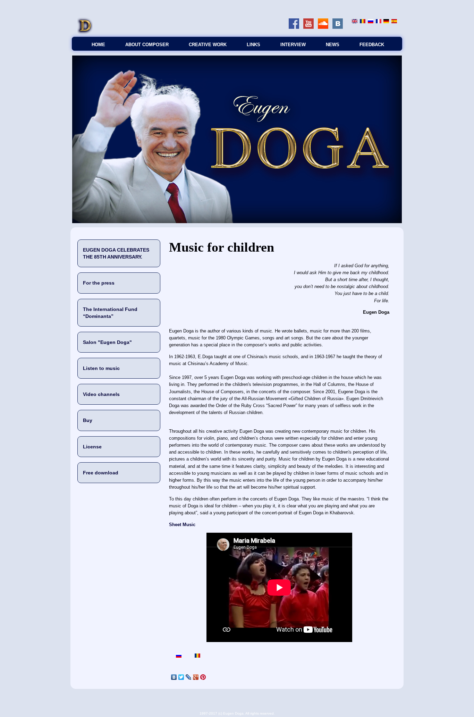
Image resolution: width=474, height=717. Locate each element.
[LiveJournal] (188, 677)
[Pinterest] (203, 677)
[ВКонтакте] (174, 677)
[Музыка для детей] (370, 21)
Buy (87, 420)
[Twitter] (181, 677)
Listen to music (101, 368)
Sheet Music (182, 524)
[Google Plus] (196, 677)
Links (253, 44)
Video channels (101, 394)
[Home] (85, 33)
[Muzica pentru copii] (362, 21)
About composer (147, 44)
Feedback (371, 44)
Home (98, 44)
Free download (100, 472)
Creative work (208, 44)
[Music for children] (354, 21)
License (92, 446)
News (332, 44)
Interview (293, 44)
